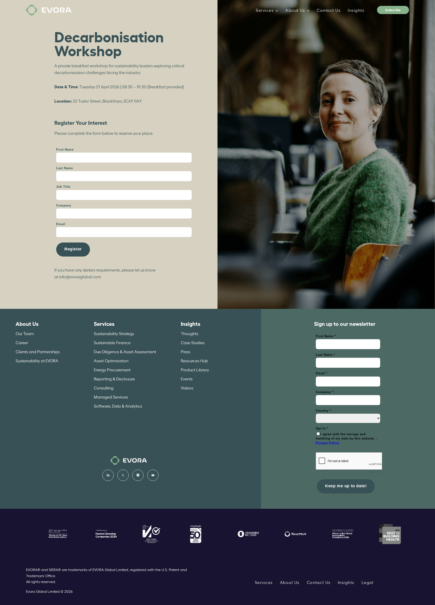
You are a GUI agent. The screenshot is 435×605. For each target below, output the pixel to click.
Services (265, 10)
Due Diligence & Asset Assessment (125, 351)
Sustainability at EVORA (37, 360)
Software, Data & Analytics (118, 405)
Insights (356, 10)
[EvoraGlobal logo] (48, 10)
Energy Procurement (112, 369)
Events (187, 378)
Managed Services (111, 396)
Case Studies (193, 342)
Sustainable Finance (112, 342)
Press (185, 351)
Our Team (25, 333)
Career (22, 342)
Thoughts (189, 333)
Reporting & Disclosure (114, 378)
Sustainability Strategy (114, 333)
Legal (368, 582)
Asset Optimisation (111, 360)
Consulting (104, 387)
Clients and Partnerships (38, 351)
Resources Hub (194, 360)
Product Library (195, 369)
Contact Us (329, 10)
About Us (295, 10)
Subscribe (393, 9)
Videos (187, 387)
